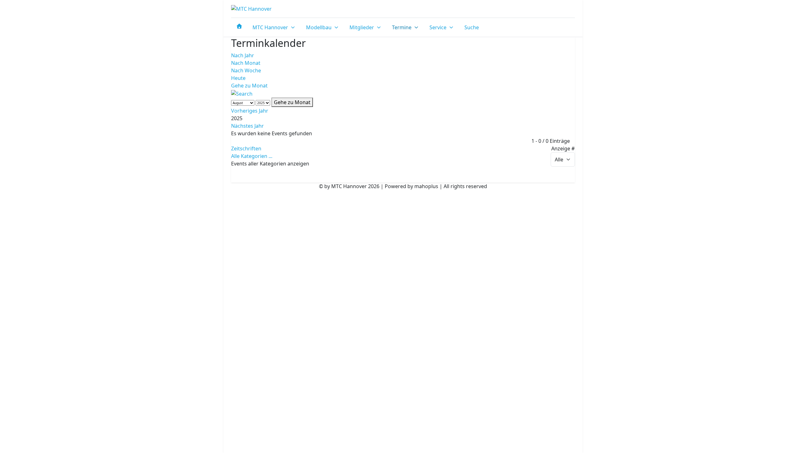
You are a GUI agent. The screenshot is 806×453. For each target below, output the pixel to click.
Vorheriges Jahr (249, 110)
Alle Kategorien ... (251, 156)
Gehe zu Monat (249, 85)
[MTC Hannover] (251, 9)
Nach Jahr (242, 55)
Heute (238, 78)
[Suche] (242, 93)
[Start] (239, 26)
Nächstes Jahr (247, 125)
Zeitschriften (246, 148)
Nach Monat (245, 62)
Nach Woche (246, 70)
